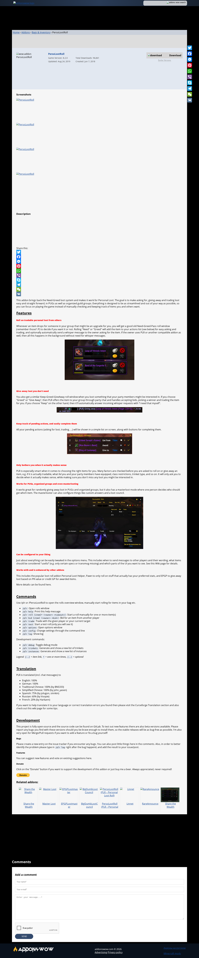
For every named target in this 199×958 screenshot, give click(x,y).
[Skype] (190, 83)
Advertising (101, 952)
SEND (24, 936)
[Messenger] (190, 59)
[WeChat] (190, 94)
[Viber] (190, 77)
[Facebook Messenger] (99, 261)
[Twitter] (190, 48)
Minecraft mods (172, 953)
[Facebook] (190, 54)
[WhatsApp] (190, 71)
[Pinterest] (190, 65)
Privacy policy (115, 952)
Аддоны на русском (175, 948)
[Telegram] (190, 88)
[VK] (190, 100)
